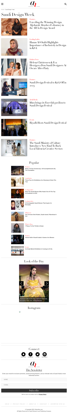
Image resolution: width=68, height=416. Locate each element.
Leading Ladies (35, 39)
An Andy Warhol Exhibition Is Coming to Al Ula (38, 249)
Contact (43, 404)
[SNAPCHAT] (23, 354)
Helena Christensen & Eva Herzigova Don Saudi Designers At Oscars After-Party (48, 65)
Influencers (28, 213)
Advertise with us (58, 404)
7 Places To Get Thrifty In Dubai (34, 226)
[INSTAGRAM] (45, 354)
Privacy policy (19, 404)
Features (32, 19)
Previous (21, 283)
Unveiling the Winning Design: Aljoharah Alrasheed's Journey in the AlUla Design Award (47, 25)
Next (46, 283)
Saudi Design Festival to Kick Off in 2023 (48, 84)
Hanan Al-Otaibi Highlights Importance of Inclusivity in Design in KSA (48, 45)
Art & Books (34, 100)
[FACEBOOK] (30, 354)
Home (2, 9)
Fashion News (34, 59)
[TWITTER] (37, 354)
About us (32, 404)
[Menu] (2, 4)
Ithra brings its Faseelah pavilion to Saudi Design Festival (48, 104)
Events (32, 120)
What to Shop (29, 224)
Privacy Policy (42, 394)
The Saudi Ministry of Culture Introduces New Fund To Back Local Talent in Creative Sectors (46, 146)
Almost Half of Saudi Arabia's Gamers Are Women (39, 237)
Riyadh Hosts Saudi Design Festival (48, 122)
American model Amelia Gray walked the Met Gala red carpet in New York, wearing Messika (33, 299)
